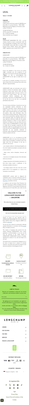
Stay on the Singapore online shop (15, 213)
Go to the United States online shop (15, 209)
